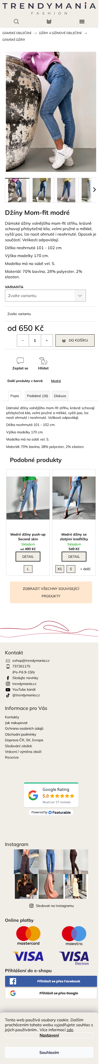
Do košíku (78, 340)
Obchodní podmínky (20, 734)
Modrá (56, 381)
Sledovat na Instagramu (55, 905)
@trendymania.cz (26, 695)
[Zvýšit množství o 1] (47, 340)
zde (70, 1029)
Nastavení (49, 1035)
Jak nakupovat (16, 723)
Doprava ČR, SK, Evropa (24, 740)
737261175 (21, 666)
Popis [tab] (14, 396)
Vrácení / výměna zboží (23, 751)
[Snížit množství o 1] (23, 340)
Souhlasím (49, 1052)
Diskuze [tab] (60, 396)
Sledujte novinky (25, 678)
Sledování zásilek (18, 746)
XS (59, 569)
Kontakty (12, 717)
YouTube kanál (23, 689)
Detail (28, 556)
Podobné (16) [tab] (37, 396)
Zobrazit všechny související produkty (51, 592)
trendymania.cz (24, 684)
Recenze (12, 757)
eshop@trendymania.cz (31, 660)
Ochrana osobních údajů (24, 728)
